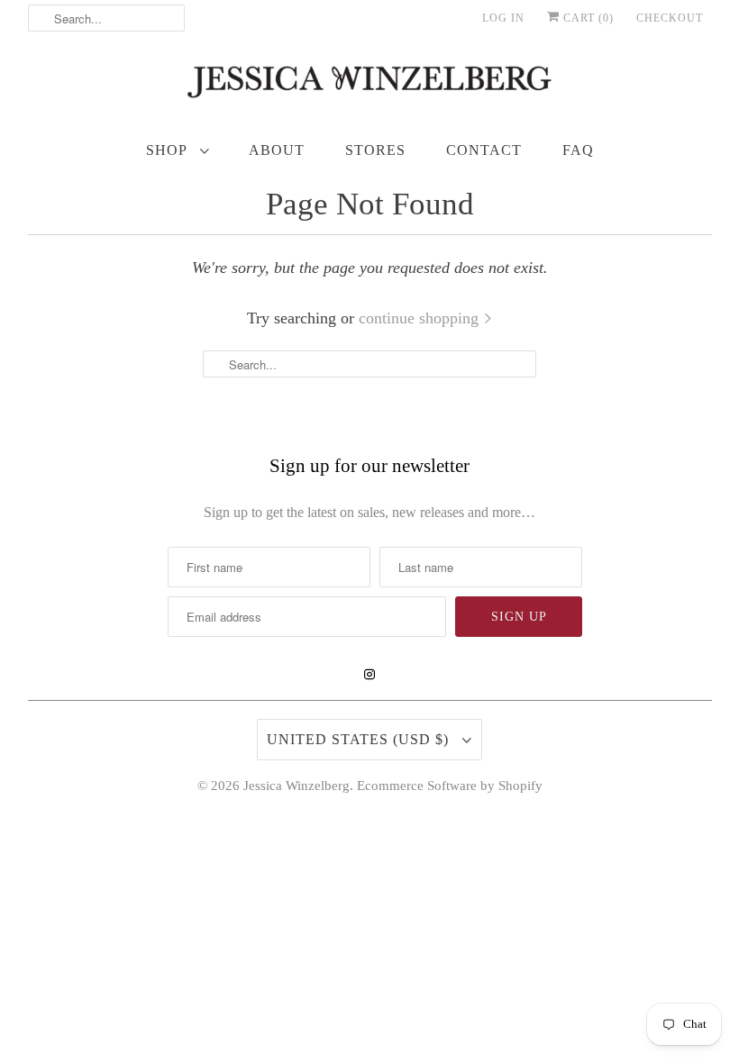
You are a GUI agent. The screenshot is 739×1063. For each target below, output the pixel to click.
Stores (375, 150)
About (277, 150)
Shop (168, 150)
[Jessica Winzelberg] (370, 86)
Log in (503, 18)
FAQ (578, 150)
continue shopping (421, 318)
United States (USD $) (360, 739)
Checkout (669, 18)
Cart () (587, 18)
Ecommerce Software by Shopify (450, 785)
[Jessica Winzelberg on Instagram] (369, 674)
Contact (484, 150)
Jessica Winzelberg (296, 785)
